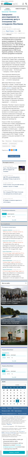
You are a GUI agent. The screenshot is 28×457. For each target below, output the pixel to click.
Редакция (9, 408)
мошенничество (6, 146)
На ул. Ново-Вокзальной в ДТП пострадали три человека (10, 169)
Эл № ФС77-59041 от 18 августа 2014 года (13, 432)
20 (14, 398)
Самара (13, 146)
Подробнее (9, 424)
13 (14, 395)
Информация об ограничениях (20, 408)
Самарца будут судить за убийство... (12, 262)
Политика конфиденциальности (9, 413)
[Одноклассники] (12, 150)
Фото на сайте (6, 283)
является (8, 88)
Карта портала (18, 410)
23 (24, 398)
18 (7, 398)
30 (14, 390)
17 (4, 398)
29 (10, 390)
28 (7, 390)
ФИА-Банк (4, 143)
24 (4, 401)
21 (17, 398)
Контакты (4, 408)
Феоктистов (8, 141)
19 (10, 398)
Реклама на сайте (6, 410)
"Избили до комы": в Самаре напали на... (13, 231)
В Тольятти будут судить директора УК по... (14, 253)
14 (17, 395)
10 (4, 395)
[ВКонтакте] (10, 150)
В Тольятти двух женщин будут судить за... (13, 271)
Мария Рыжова (10, 31)
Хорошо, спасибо (14, 452)
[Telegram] (14, 150)
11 (7, 395)
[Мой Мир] (16, 150)
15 (20, 395)
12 (10, 395)
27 (4, 390)
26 (10, 401)
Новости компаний (22, 413)
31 (17, 390)
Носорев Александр (17, 141)
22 (20, 398)
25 (7, 401)
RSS (12, 410)
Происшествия (5, 11)
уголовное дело (13, 143)
